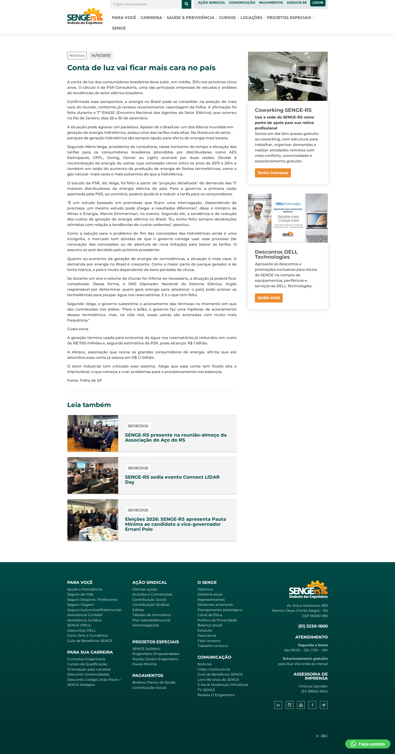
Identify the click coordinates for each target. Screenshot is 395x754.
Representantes (211, 599)
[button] (367, 744)
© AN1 (322, 736)
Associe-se (207, 635)
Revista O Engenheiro (216, 695)
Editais (138, 610)
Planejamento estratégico (220, 610)
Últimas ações (144, 589)
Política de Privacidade (217, 620)
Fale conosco (209, 641)
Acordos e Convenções (152, 594)
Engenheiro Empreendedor (156, 654)
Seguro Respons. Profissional (92, 599)
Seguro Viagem (80, 604)
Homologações (145, 625)
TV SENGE (206, 690)
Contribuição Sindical (150, 604)
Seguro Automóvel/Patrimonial (94, 610)
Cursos (227, 17)
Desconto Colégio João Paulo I (94, 679)
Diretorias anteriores (215, 604)
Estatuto (205, 630)
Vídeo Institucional (214, 669)
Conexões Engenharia (86, 659)
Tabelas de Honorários (151, 615)
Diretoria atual (210, 594)
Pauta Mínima (144, 664)
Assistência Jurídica (84, 620)
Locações (251, 17)
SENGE (119, 28)
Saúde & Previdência (190, 17)
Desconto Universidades (88, 674)
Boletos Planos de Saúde (153, 682)
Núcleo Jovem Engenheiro (155, 659)
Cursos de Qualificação (87, 664)
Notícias (205, 664)
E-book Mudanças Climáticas (223, 684)
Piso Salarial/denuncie (151, 620)
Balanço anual (210, 625)
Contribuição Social (149, 599)
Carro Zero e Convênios (87, 635)
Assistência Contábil (84, 615)
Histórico (205, 589)
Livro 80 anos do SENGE (218, 679)
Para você (124, 17)
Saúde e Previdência (84, 589)
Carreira (151, 17)
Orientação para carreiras (89, 669)
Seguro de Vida (80, 594)
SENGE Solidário (146, 649)
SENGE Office (79, 625)
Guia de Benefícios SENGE (89, 641)
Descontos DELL (81, 630)
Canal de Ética (210, 615)
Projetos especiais (289, 17)
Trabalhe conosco (213, 646)
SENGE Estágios (81, 684)
